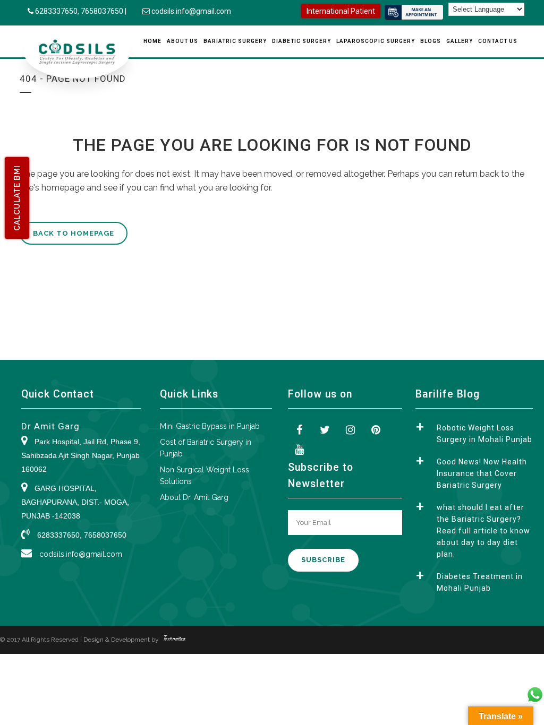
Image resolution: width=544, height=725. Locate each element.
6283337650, (58, 11)
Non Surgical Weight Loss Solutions (204, 475)
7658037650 (102, 11)
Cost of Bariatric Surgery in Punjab (205, 448)
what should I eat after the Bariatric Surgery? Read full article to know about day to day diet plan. (483, 530)
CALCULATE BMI (17, 198)
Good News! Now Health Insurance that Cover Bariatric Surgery (482, 473)
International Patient (341, 11)
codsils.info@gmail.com (191, 11)
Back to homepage (73, 233)
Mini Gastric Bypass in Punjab (210, 426)
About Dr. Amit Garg (194, 497)
